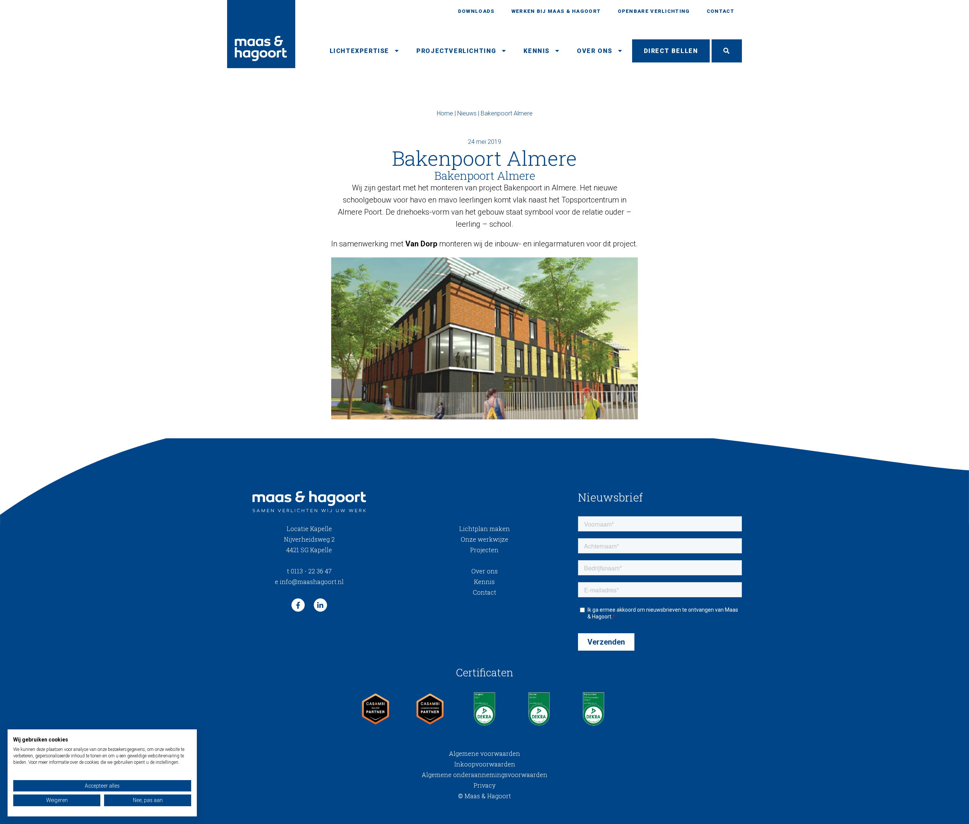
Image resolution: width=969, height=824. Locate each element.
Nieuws (467, 113)
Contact (720, 11)
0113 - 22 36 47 (309, 571)
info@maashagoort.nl (309, 582)
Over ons (594, 51)
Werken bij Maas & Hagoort (556, 11)
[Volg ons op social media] (298, 605)
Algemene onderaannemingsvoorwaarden (484, 775)
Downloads (476, 11)
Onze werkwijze (484, 539)
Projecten (484, 550)
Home (445, 113)
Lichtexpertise (359, 51)
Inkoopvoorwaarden (484, 764)
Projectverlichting (456, 51)
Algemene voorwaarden (484, 753)
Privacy (484, 785)
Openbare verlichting (654, 11)
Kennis (536, 51)
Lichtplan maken (484, 529)
